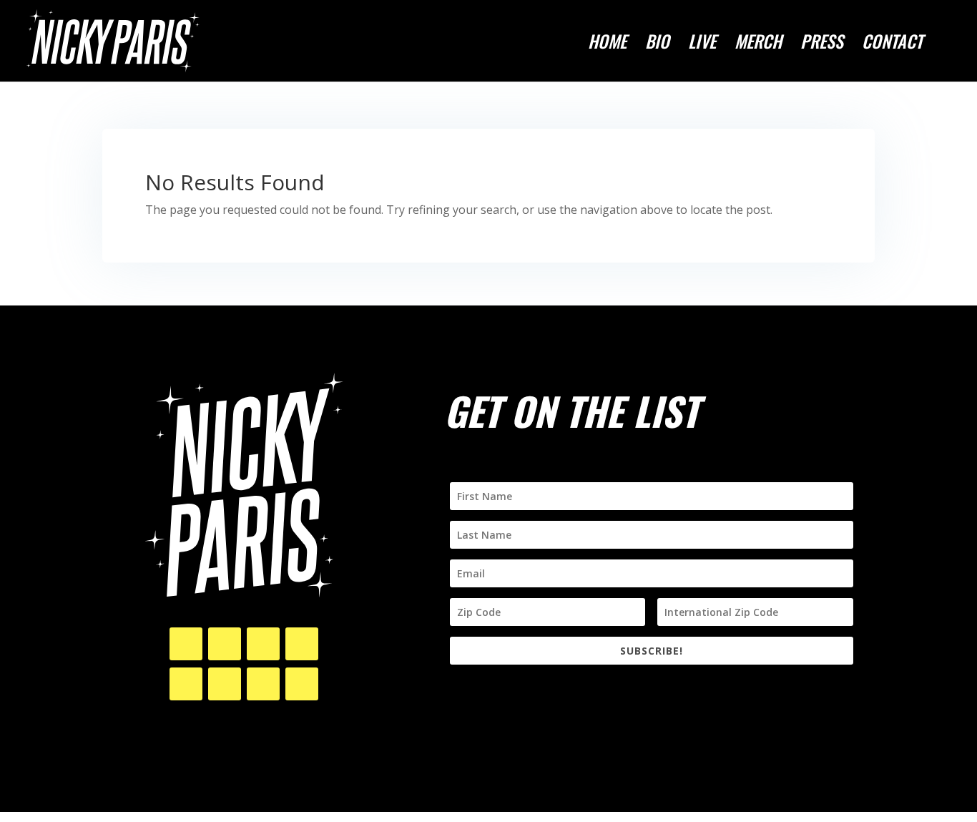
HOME (607, 45)
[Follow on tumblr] (224, 683)
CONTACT (892, 45)
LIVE (702, 45)
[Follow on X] (224, 643)
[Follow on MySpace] (301, 683)
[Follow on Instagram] (186, 643)
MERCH (758, 45)
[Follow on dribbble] (263, 683)
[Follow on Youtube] (301, 643)
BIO (657, 45)
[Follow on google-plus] (186, 683)
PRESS (821, 45)
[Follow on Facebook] (263, 643)
